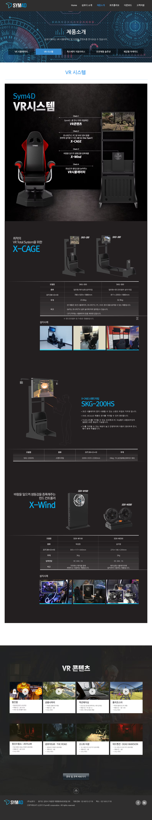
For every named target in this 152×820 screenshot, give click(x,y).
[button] (25, 691)
